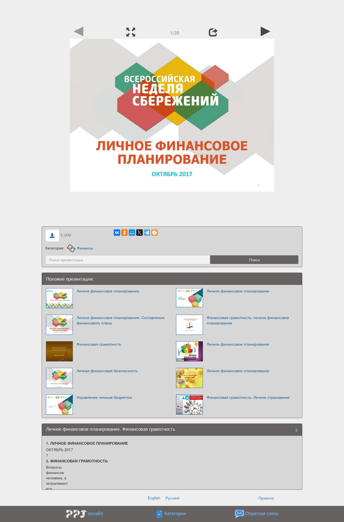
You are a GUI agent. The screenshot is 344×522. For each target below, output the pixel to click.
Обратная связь (262, 513)
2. (47, 460)
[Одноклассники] (124, 232)
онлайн (95, 513)
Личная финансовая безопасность (107, 370)
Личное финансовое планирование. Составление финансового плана (120, 320)
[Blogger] (154, 232)
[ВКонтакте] (117, 232)
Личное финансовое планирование (108, 290)
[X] (139, 232)
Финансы (85, 248)
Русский (173, 498)
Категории (175, 513)
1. (47, 443)
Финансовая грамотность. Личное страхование (248, 397)
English (154, 498)
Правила (266, 498)
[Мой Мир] (132, 232)
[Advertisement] (172, 12)
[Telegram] (147, 232)
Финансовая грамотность (99, 344)
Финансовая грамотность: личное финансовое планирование (248, 320)
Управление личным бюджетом (104, 397)
